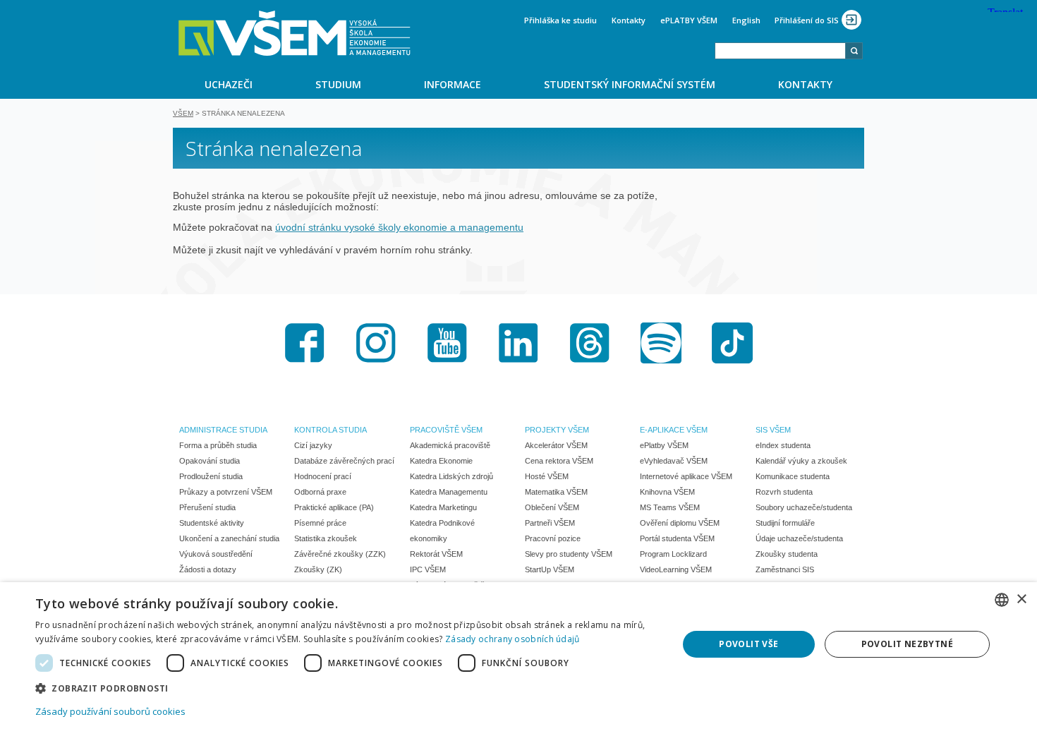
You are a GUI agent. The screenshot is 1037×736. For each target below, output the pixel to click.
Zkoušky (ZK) (318, 569)
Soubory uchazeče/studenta (804, 507)
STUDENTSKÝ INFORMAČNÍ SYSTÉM (629, 84)
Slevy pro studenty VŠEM (568, 554)
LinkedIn (518, 342)
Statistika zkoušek (325, 538)
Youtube (447, 342)
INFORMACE (452, 84)
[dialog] (518, 659)
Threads (589, 342)
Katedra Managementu (448, 492)
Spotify (661, 342)
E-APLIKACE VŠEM (674, 430)
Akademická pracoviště (450, 445)
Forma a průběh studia (218, 445)
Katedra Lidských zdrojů (451, 476)
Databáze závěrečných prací (344, 461)
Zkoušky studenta (787, 554)
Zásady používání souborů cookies (110, 711)
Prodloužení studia (211, 476)
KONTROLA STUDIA (330, 430)
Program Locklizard (673, 554)
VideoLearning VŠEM (676, 569)
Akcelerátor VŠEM (556, 445)
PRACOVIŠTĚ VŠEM (446, 430)
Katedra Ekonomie (441, 461)
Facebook (304, 342)
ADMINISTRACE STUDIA (223, 430)
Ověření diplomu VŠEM (680, 523)
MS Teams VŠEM (670, 507)
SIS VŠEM (773, 430)
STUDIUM (338, 84)
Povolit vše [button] (748, 644)
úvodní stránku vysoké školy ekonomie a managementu (399, 227)
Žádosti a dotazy (207, 569)
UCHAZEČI (229, 84)
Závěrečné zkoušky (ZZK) (340, 554)
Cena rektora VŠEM (559, 461)
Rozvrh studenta (784, 492)
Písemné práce (320, 523)
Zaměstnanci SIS (785, 569)
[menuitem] (228, 84)
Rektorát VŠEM (436, 554)
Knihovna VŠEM (667, 492)
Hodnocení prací (322, 476)
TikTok (732, 342)
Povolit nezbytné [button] (907, 644)
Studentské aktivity (211, 523)
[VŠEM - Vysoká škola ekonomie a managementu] (294, 33)
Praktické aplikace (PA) (334, 507)
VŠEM (183, 113)
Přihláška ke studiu (560, 20)
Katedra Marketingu (443, 507)
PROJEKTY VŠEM (557, 430)
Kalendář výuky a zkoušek (801, 461)
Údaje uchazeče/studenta (799, 538)
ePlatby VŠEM (664, 445)
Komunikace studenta (793, 476)
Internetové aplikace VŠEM (686, 476)
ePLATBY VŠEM (688, 20)
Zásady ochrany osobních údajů (512, 639)
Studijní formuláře (785, 523)
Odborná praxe (320, 492)
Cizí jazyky (313, 445)
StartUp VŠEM (549, 569)
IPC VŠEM (428, 569)
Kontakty (628, 20)
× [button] (1021, 599)
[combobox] (780, 50)
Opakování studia (209, 461)
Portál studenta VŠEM (677, 538)
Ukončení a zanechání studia (229, 538)
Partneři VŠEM (550, 523)
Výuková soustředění (216, 554)
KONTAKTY (805, 84)
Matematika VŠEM (556, 492)
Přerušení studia (207, 507)
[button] (347, 688)
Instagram (376, 342)
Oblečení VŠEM (552, 507)
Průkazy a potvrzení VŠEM (225, 492)
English (746, 20)
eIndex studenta (783, 445)
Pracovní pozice (553, 538)
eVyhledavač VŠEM (674, 461)
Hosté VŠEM (547, 476)
